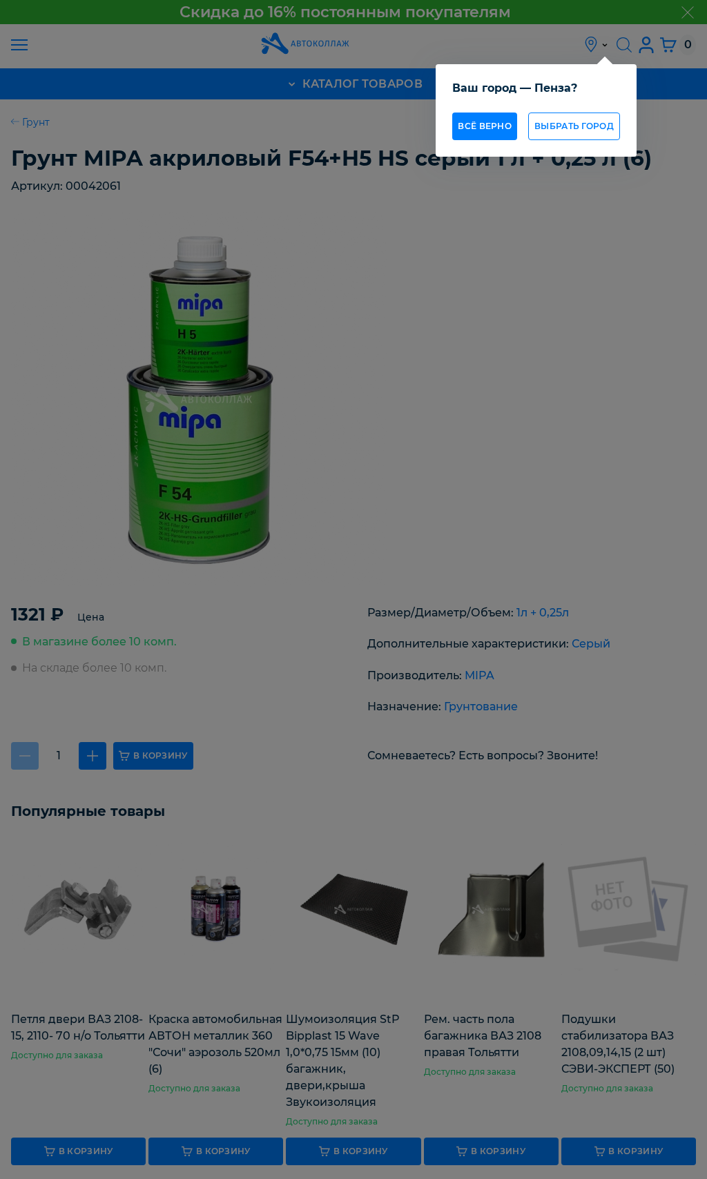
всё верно (485, 126)
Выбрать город (574, 126)
